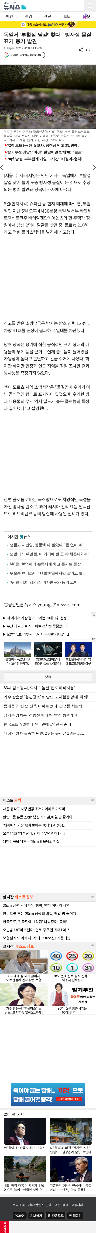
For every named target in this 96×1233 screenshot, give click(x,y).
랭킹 (28, 16)
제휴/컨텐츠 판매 (39, 1204)
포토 (67, 16)
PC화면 (20, 1215)
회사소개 (19, 1204)
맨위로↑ (75, 1215)
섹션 (47, 16)
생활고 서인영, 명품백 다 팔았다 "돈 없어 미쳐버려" (49, 545)
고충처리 (77, 1204)
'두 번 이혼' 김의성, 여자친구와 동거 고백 (44, 582)
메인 (9, 16)
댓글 (48, 676)
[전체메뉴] (90, 6)
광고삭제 (4, 1227)
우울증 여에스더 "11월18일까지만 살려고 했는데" (49, 573)
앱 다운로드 (56, 1215)
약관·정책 (61, 1204)
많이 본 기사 (14, 1114)
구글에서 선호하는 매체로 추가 (26, 55)
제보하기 (36, 1215)
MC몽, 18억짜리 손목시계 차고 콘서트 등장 (45, 564)
